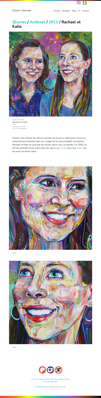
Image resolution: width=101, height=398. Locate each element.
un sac (63, 148)
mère (80, 148)
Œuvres (57, 10)
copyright (39, 387)
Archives (37, 22)
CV (79, 10)
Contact (85, 10)
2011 (53, 22)
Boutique (66, 10)
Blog (74, 10)
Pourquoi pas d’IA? (50, 381)
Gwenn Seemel (21, 10)
